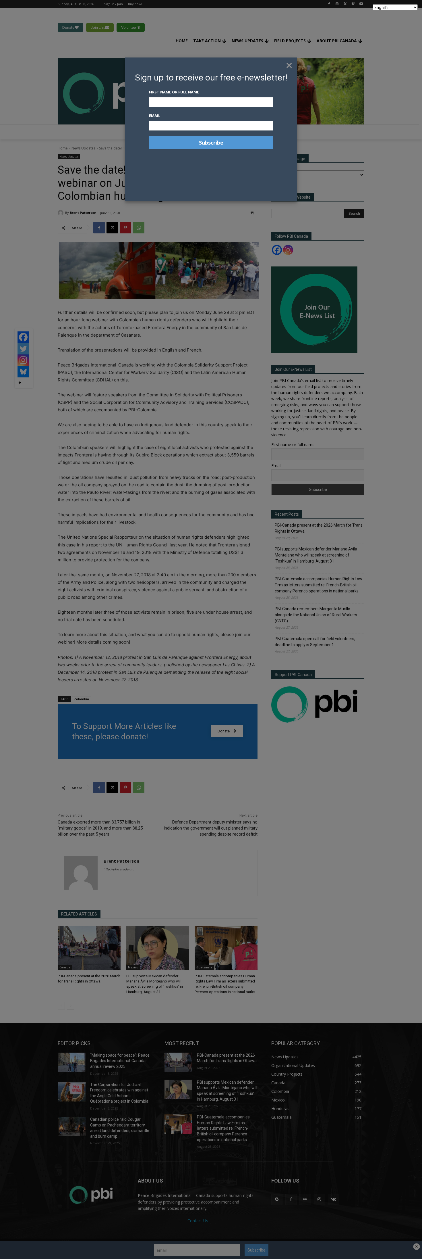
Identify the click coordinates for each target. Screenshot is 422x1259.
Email (154, 115)
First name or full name (174, 92)
